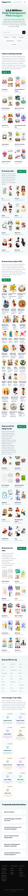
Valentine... (21, 356)
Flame (3, 670)
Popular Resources (4, 872)
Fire (20, 682)
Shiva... (3, 313)
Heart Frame (22, 385)
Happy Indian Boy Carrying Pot (13, 354)
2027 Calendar (5, 485)
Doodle (3, 250)
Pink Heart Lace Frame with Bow (22, 382)
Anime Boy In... (22, 328)
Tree (20, 676)
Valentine (22, 341)
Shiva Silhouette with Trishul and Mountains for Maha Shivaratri (5, 311)
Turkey (20, 691)
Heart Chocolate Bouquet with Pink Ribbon (22, 354)
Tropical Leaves (13, 691)
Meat (20, 673)
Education (4, 650)
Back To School (19, 615)
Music (3, 688)
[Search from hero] (23, 32)
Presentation (5, 633)
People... (20, 298)
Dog (16, 538)
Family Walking (5, 329)
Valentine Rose (15, 399)
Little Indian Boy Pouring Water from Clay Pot (4, 295)
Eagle (3, 682)
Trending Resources (4, 869)
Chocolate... (21, 357)
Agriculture (12, 664)
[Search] (20, 2)
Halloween (6, 37)
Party (16, 598)
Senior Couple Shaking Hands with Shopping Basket (5, 399)
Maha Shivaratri (5, 311)
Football (14, 37)
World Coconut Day (19, 144)
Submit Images (12, 873)
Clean (6, 2)
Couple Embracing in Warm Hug (10, 340)
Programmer (5, 538)
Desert (20, 667)
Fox (20, 670)
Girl (11, 685)
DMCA (20, 870)
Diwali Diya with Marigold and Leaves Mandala (21, 310)
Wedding (4, 598)
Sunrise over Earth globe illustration (4, 354)
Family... (14, 327)
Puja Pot (13, 313)
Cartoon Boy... (16, 342)
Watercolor (17, 232)
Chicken (20, 679)
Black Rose (14, 401)
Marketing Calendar (4, 879)
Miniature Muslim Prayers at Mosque (13, 413)
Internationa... (23, 369)
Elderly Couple (5, 401)
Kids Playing (4, 673)
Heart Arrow (22, 342)
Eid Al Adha (12, 682)
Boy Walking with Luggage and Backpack (23, 325)
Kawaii (16, 215)
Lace (11, 673)
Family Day (4, 327)
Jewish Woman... (20, 415)
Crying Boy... (4, 414)
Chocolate (4, 667)
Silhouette (17, 250)
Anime (3, 215)
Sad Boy (4, 416)
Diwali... (19, 313)
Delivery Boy (18, 502)
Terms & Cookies (21, 873)
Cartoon (17, 198)
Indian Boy (13, 357)
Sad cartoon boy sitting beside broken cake (5, 413)
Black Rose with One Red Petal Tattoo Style (14, 398)
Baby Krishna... (4, 297)
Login (11, 868)
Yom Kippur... (20, 296)
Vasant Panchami (12, 296)
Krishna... (16, 369)
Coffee (3, 519)
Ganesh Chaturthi (6, 161)
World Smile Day (6, 108)
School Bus (21, 37)
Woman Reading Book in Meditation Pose (21, 413)
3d (2, 198)
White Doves (22, 371)
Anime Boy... (3, 385)
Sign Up (12, 870)
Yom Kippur (4, 89)
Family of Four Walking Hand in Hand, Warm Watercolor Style (5, 326)
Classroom (19, 40)
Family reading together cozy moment (15, 326)
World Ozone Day (4, 357)
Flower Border (13, 670)
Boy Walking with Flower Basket (4, 339)
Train (11, 676)
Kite (10, 298)
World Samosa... (4, 370)
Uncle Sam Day (18, 161)
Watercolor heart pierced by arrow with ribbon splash (22, 340)
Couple (11, 667)
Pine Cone (14, 44)
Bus (2, 679)
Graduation (4, 615)
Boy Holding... (4, 342)
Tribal (3, 691)
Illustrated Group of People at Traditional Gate (21, 294)
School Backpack (10, 40)
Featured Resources (4, 876)
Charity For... (4, 399)
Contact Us (22, 876)
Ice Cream (21, 685)
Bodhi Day (4, 468)
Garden (3, 685)
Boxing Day (17, 468)
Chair (11, 679)
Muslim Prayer (13, 416)
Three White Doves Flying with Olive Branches (22, 369)
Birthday (17, 581)
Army (20, 664)
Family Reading (14, 330)
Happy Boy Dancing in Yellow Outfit (16, 340)
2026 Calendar (5, 581)
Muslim (11, 688)
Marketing (17, 633)
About (20, 868)
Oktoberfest (5, 125)
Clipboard (4, 502)
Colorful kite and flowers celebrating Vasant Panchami (12, 295)
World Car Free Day (19, 108)
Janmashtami (5, 144)
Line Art (4, 232)
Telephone (21, 688)
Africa (3, 664)
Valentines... (22, 384)
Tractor (3, 676)
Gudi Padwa (13, 311)
